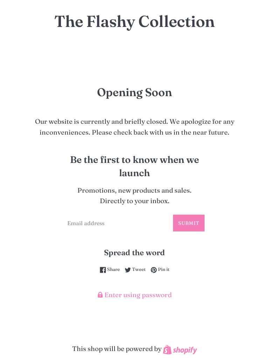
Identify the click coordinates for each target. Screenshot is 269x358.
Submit (188, 223)
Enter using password (137, 295)
